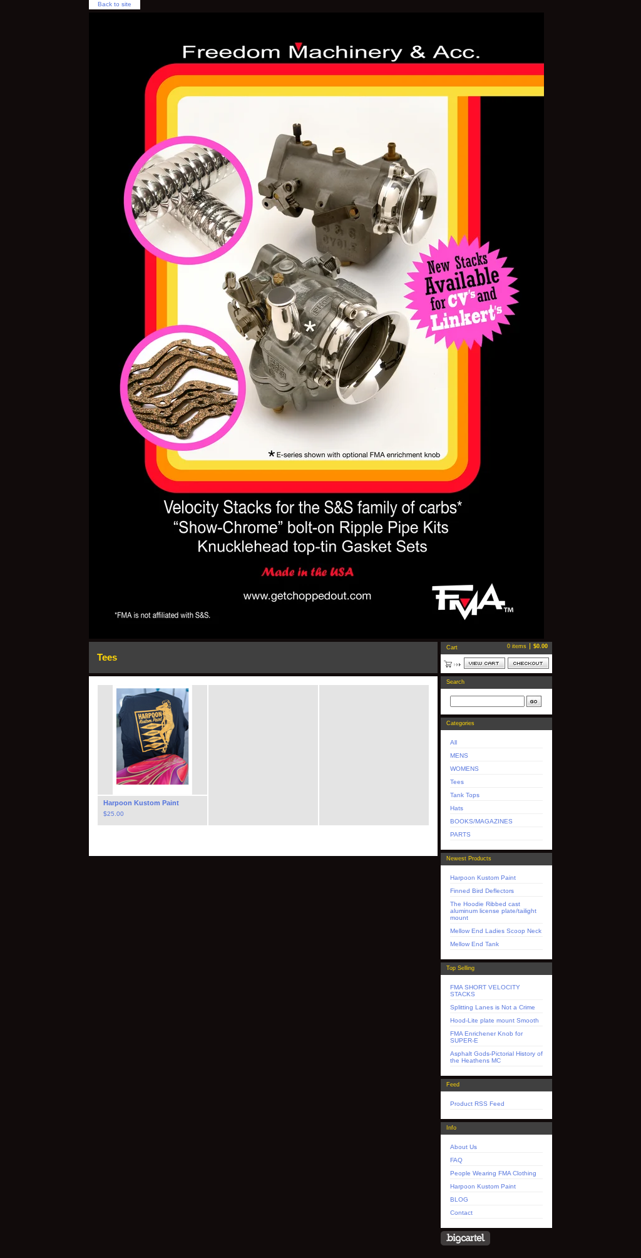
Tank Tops (464, 794)
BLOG (459, 1199)
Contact (461, 1212)
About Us (463, 1146)
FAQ (456, 1160)
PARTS (460, 834)
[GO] (533, 701)
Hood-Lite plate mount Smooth (494, 1020)
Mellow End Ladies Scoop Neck (495, 930)
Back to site (114, 4)
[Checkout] (528, 663)
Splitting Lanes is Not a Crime (492, 1007)
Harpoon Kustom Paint (483, 877)
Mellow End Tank (474, 944)
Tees (457, 781)
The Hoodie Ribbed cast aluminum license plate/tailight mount (493, 910)
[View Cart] (484, 663)
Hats (456, 808)
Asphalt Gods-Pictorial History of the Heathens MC (496, 1057)
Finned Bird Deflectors (482, 890)
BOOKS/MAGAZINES (481, 821)
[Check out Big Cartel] (465, 1238)
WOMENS (464, 768)
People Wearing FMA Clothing (493, 1173)
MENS (459, 755)
